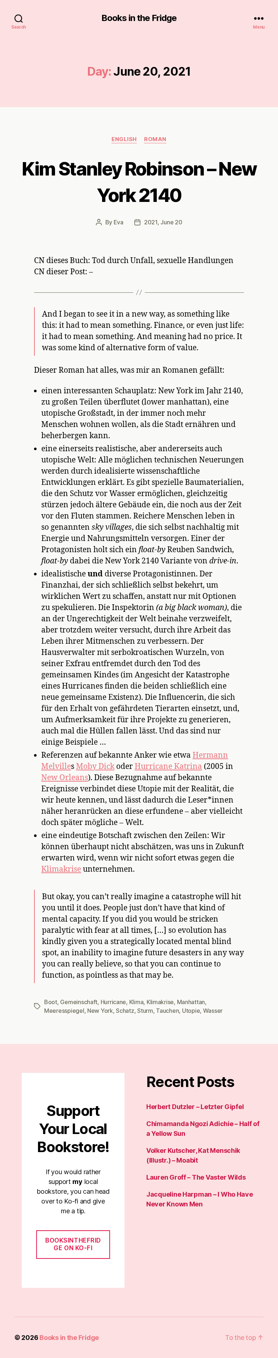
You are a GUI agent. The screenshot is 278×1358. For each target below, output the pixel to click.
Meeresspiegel (64, 1010)
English (124, 139)
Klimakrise (61, 869)
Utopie (191, 1010)
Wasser (213, 1010)
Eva (118, 222)
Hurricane (113, 1002)
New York (100, 1010)
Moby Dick (95, 766)
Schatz (125, 1010)
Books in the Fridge (139, 18)
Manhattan (191, 1002)
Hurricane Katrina (168, 766)
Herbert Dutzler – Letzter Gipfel (195, 1106)
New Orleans (64, 778)
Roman (155, 139)
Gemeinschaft (78, 1002)
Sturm (145, 1010)
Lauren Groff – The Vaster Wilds (196, 1177)
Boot (50, 1002)
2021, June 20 (163, 222)
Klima (136, 1002)
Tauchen (167, 1010)
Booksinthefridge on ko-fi (73, 1244)
